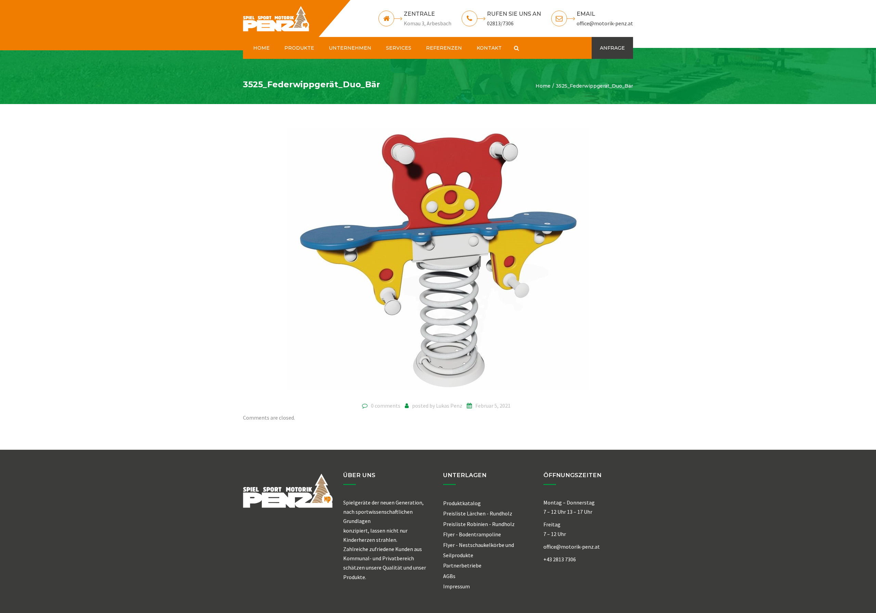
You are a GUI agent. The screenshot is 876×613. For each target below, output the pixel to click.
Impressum (456, 586)
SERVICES (398, 48)
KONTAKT (489, 48)
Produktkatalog (462, 503)
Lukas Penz (449, 405)
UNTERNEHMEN (350, 48)
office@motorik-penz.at (605, 23)
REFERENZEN (444, 48)
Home (543, 86)
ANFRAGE (612, 48)
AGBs (449, 576)
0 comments (385, 405)
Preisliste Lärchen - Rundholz (477, 513)
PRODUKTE (299, 48)
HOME (261, 48)
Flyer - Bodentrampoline (472, 534)
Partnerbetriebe (462, 565)
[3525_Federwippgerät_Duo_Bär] (438, 262)
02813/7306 (500, 23)
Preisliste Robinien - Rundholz (479, 524)
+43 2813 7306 (559, 559)
